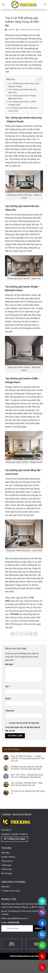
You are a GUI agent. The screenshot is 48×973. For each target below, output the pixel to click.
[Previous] (1, 946)
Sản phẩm (5, 886)
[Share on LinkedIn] (35, 634)
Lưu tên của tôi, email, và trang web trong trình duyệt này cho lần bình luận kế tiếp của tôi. (22, 727)
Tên (7, 687)
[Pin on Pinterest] (31, 634)
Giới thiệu (5, 853)
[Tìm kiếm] (45, 4)
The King (21, 30)
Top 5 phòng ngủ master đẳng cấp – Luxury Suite (23, 109)
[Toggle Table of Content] (37, 79)
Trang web (9, 711)
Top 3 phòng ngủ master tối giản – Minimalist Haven (22, 97)
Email (8, 699)
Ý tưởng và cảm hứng (10, 891)
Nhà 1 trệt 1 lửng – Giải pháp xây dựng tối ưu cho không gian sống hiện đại (27, 776)
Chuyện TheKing (8, 857)
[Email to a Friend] (26, 634)
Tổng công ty (7, 861)
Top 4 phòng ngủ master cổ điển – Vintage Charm (22, 103)
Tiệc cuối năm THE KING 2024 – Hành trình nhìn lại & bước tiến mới (27, 784)
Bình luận (9, 664)
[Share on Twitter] (22, 634)
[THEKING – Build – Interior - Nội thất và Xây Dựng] (24, 4)
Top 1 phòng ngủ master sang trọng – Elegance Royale (24, 85)
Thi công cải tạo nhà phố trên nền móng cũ (28, 792)
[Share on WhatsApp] (12, 634)
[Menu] (3, 4)
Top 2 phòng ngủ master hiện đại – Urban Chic (23, 91)
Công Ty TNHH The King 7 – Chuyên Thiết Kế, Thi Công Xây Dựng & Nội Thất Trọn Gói (28, 758)
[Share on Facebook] (17, 634)
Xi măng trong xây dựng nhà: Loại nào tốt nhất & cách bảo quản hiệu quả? (26, 767)
